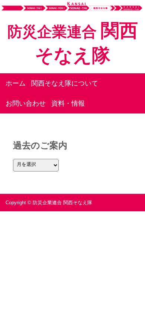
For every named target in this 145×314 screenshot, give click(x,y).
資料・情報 (68, 103)
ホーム (16, 83)
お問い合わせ (26, 103)
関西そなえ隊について (64, 83)
